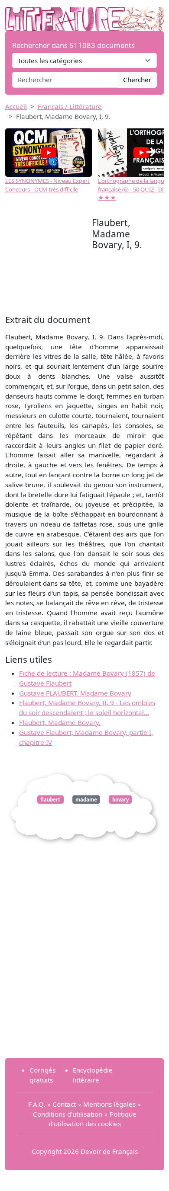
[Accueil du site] (84, 14)
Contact (64, 1104)
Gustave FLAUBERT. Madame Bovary (75, 693)
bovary (120, 799)
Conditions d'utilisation (67, 1114)
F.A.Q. (36, 1104)
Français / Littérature (70, 106)
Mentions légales (109, 1104)
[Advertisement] (48, 264)
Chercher (137, 79)
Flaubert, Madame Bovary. (60, 722)
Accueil (16, 106)
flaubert (50, 799)
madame (86, 799)
